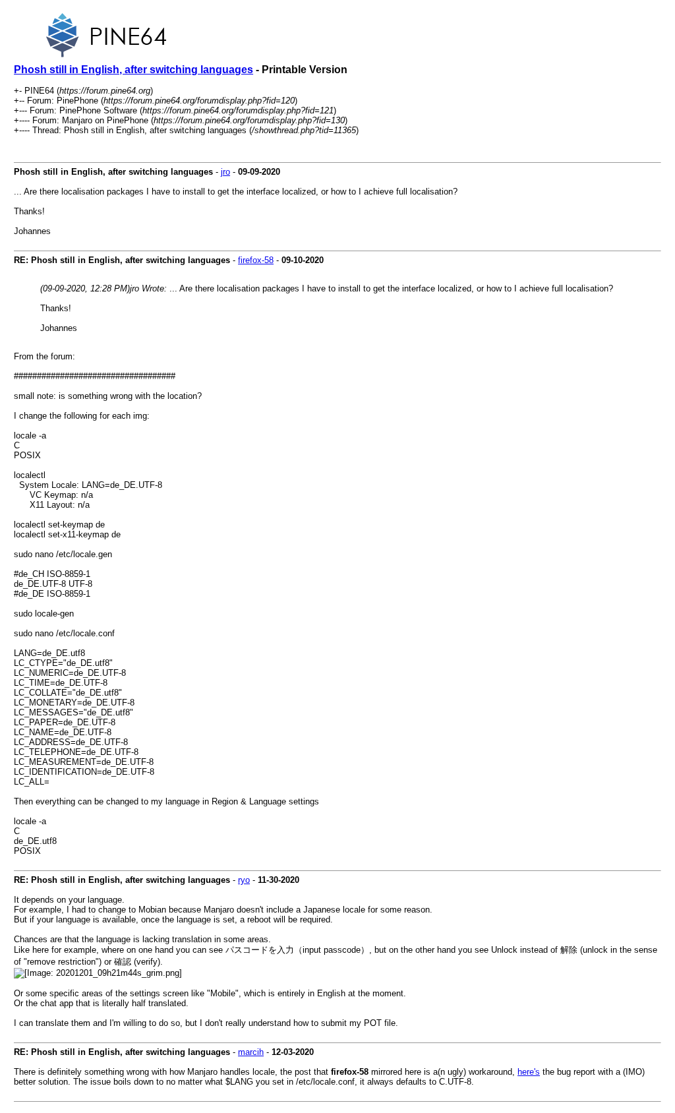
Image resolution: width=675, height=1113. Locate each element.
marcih (251, 1052)
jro (225, 172)
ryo (244, 880)
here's (528, 1072)
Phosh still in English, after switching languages (133, 69)
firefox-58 (256, 260)
